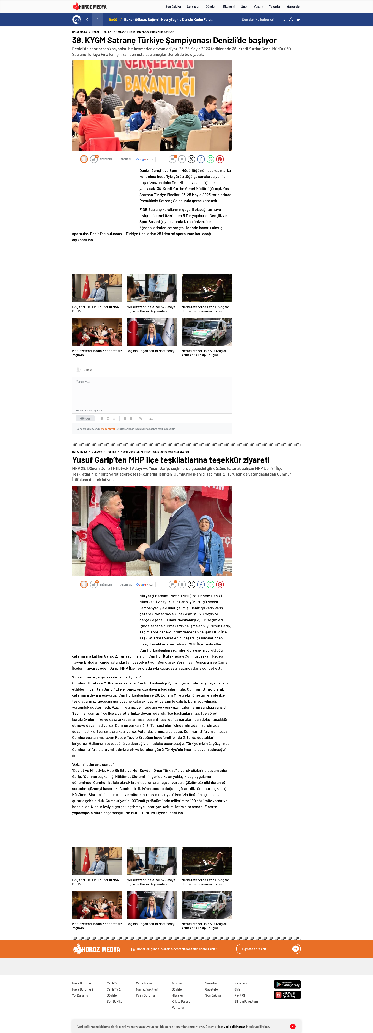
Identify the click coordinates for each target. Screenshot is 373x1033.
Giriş (237, 989)
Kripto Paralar (182, 1001)
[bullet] (130, 418)
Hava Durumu (81, 983)
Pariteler (178, 1007)
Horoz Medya (80, 32)
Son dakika (258, 19)
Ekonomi (229, 6)
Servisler (193, 6)
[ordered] (124, 418)
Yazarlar (275, 6)
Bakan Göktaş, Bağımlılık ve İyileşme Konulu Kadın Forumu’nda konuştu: (169, 19)
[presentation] (87, 19)
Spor (244, 6)
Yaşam (258, 6)
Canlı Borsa (144, 983)
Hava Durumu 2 (82, 989)
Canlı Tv (112, 983)
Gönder (85, 418)
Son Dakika (173, 6)
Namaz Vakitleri (147, 989)
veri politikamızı (234, 1026)
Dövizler (112, 995)
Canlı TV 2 (114, 989)
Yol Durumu (80, 995)
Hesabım (240, 983)
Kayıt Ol (239, 995)
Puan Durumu (145, 995)
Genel (95, 32)
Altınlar (177, 983)
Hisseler (177, 995)
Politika (111, 451)
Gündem (211, 6)
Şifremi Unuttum (246, 1001)
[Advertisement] (54, 113)
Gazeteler (294, 6)
